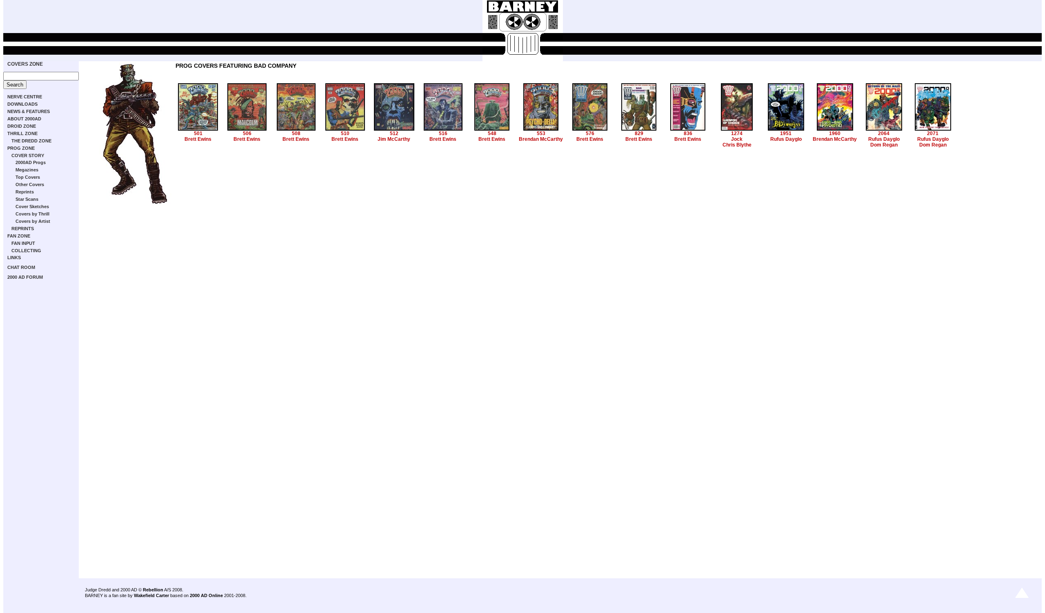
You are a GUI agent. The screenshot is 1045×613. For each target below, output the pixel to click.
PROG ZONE (21, 148)
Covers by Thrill (32, 213)
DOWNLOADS (22, 104)
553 (541, 133)
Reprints (25, 191)
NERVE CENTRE (24, 96)
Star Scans (27, 199)
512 (394, 133)
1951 (786, 133)
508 (296, 133)
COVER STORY (27, 155)
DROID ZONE (21, 126)
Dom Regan (884, 145)
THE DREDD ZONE (31, 140)
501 (198, 133)
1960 (834, 133)
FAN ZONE (18, 235)
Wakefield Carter (151, 595)
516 (443, 133)
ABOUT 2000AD (24, 118)
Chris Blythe (737, 145)
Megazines (27, 169)
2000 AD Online (206, 595)
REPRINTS (22, 228)
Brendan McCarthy (541, 139)
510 (345, 133)
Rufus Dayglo (786, 139)
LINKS (14, 257)
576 (590, 133)
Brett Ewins (198, 139)
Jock (737, 139)
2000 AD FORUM (25, 277)
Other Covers (30, 184)
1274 (737, 133)
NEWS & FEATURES (28, 111)
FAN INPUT (23, 243)
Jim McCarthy (394, 139)
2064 (883, 133)
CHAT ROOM (21, 267)
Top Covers (28, 177)
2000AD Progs (31, 162)
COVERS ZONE (25, 64)
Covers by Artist (33, 221)
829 (639, 133)
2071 (932, 133)
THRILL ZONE (22, 133)
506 (247, 133)
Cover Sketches (32, 206)
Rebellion (153, 589)
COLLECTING (26, 250)
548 (492, 133)
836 (688, 133)
